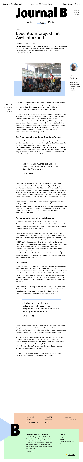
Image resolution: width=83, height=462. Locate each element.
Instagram (77, 10)
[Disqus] (41, 386)
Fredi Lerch (21, 43)
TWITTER (10, 109)
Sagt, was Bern (12, 4)
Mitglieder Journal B (66, 437)
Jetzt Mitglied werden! (32, 422)
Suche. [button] (77, 4)
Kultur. (52, 22)
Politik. (41, 22)
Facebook (77, 12)
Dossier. (71, 4)
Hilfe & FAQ (48, 417)
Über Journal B (30, 417)
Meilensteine (49, 419)
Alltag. (31, 22)
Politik (18, 29)
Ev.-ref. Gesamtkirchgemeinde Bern (67, 441)
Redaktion (28, 419)
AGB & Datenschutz (70, 419)
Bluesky (77, 14)
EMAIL (11, 111)
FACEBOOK (9, 107)
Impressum (68, 417)
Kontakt (47, 422)
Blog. (65, 4)
